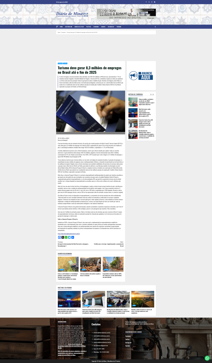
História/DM (68, 27)
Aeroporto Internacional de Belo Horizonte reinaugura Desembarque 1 (73, 244)
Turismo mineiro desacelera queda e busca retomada (90, 264)
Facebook (128, 336)
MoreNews (110, 361)
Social (61, 305)
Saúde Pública (87, 305)
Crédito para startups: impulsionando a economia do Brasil (108, 244)
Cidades (103, 27)
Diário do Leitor (79, 27)
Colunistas (111, 27)
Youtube (127, 346)
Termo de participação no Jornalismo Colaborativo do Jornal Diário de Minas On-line (72, 346)
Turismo (119, 27)
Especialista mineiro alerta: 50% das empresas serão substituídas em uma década (113, 264)
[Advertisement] (106, 47)
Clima (134, 305)
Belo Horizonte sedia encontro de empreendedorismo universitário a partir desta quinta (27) (133, 112)
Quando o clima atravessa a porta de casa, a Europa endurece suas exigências (142, 299)
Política (88, 27)
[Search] (155, 26)
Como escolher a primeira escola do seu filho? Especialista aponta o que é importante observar (133, 101)
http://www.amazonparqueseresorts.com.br (69, 234)
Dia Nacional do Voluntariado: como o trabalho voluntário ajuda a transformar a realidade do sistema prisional (133, 133)
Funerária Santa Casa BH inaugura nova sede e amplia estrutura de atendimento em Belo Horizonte (133, 123)
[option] (141, 102)
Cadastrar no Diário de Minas (139, 322)
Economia (96, 27)
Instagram (128, 343)
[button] (57, 26)
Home (61, 27)
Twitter (127, 339)
